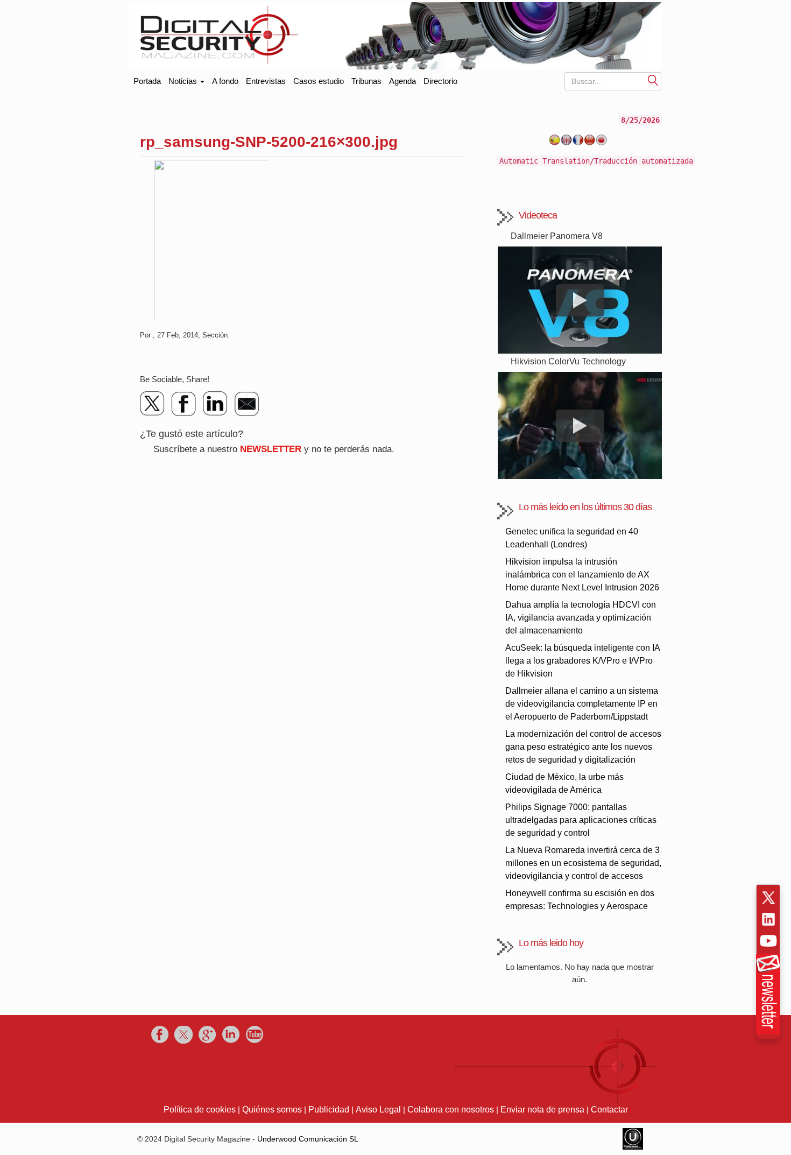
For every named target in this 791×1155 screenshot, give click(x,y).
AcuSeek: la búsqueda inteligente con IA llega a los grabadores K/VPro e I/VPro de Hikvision (582, 660)
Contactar (609, 1109)
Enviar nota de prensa (542, 1109)
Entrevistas (266, 81)
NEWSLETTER (270, 449)
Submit (653, 79)
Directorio (440, 81)
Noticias (183, 81)
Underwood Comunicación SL (307, 1139)
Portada (147, 78)
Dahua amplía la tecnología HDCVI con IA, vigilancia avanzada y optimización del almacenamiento (580, 617)
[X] (153, 404)
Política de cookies (200, 1109)
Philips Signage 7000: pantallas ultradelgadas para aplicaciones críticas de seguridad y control (580, 819)
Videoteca (538, 215)
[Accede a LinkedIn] (768, 919)
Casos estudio (318, 81)
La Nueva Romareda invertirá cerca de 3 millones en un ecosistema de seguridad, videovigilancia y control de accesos (583, 863)
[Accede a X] (768, 897)
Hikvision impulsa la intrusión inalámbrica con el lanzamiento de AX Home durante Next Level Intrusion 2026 (582, 574)
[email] (246, 404)
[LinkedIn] (215, 404)
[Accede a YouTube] (768, 940)
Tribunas (366, 81)
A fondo (225, 81)
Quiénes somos (272, 1109)
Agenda (402, 81)
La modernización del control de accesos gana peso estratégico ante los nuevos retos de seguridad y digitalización (583, 746)
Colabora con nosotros (450, 1109)
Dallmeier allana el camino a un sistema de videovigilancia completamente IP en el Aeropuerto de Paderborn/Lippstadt (581, 703)
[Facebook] (184, 404)
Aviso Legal (378, 1109)
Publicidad (328, 1109)
